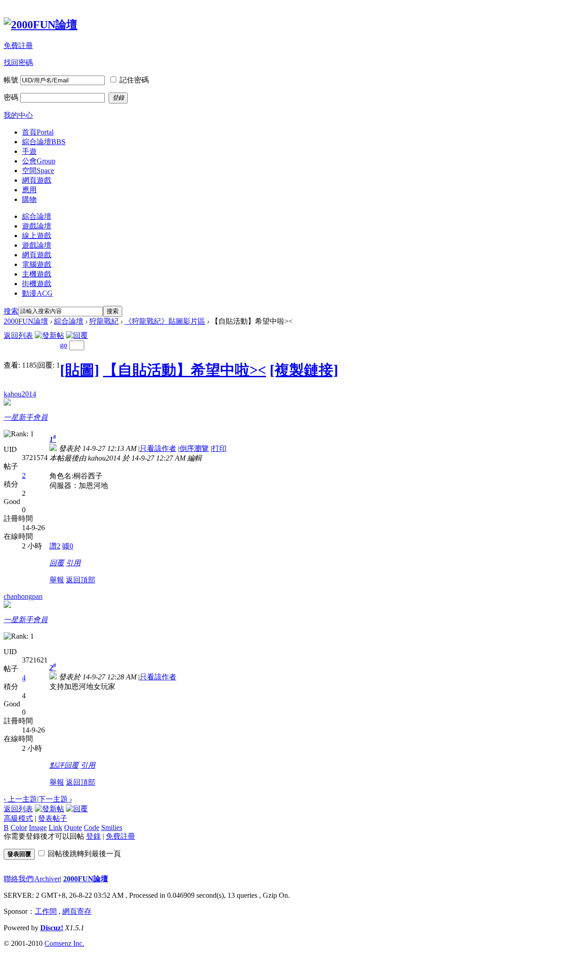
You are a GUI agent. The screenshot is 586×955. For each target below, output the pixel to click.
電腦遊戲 (36, 264)
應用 (29, 190)
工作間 (46, 911)
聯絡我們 (18, 879)
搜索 (11, 311)
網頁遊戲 (36, 180)
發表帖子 (52, 818)
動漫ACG (37, 293)
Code (91, 827)
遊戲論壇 (36, 226)
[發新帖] (49, 335)
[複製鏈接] (304, 370)
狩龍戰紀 (104, 321)
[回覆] (77, 335)
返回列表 (18, 335)
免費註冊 (18, 45)
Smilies (111, 827)
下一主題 (55, 799)
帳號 (11, 80)
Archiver (47, 879)
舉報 (56, 580)
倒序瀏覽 (194, 448)
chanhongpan (23, 596)
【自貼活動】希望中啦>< (184, 370)
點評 (56, 765)
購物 (29, 199)
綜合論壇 (43, 142)
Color (19, 827)
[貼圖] (79, 370)
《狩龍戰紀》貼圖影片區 (165, 321)
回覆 (56, 563)
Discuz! (51, 928)
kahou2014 (20, 394)
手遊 (29, 151)
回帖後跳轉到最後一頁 (84, 853)
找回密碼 (18, 62)
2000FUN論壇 (26, 321)
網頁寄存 (77, 911)
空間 (38, 170)
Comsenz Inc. (64, 943)
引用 (73, 563)
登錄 (93, 836)
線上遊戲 (36, 235)
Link (55, 827)
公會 (38, 161)
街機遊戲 (36, 284)
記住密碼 (134, 80)
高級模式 (18, 818)
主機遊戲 (36, 274)
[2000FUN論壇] (40, 25)
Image (38, 827)
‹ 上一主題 (20, 799)
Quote (73, 827)
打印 (219, 448)
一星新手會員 (26, 417)
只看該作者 (158, 448)
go (63, 345)
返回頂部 (80, 580)
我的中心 (18, 115)
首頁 (38, 132)
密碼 (11, 97)
